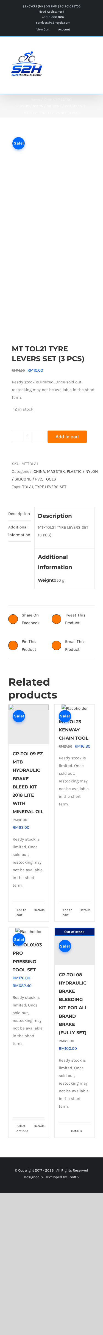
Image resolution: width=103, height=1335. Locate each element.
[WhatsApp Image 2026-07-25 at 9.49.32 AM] (51, 231)
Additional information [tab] (19, 531)
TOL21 (27, 486)
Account (63, 29)
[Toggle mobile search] (82, 47)
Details (39, 910)
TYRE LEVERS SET (50, 486)
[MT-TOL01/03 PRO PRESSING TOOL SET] (29, 931)
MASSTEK (56, 471)
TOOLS (50, 479)
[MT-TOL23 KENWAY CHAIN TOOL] (75, 708)
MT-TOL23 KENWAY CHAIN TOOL (73, 730)
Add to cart (67, 436)
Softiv (74, 1177)
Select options (22, 1128)
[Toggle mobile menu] (92, 47)
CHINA (39, 471)
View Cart (42, 29)
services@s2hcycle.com (52, 22)
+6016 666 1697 (52, 17)
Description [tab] (19, 513)
